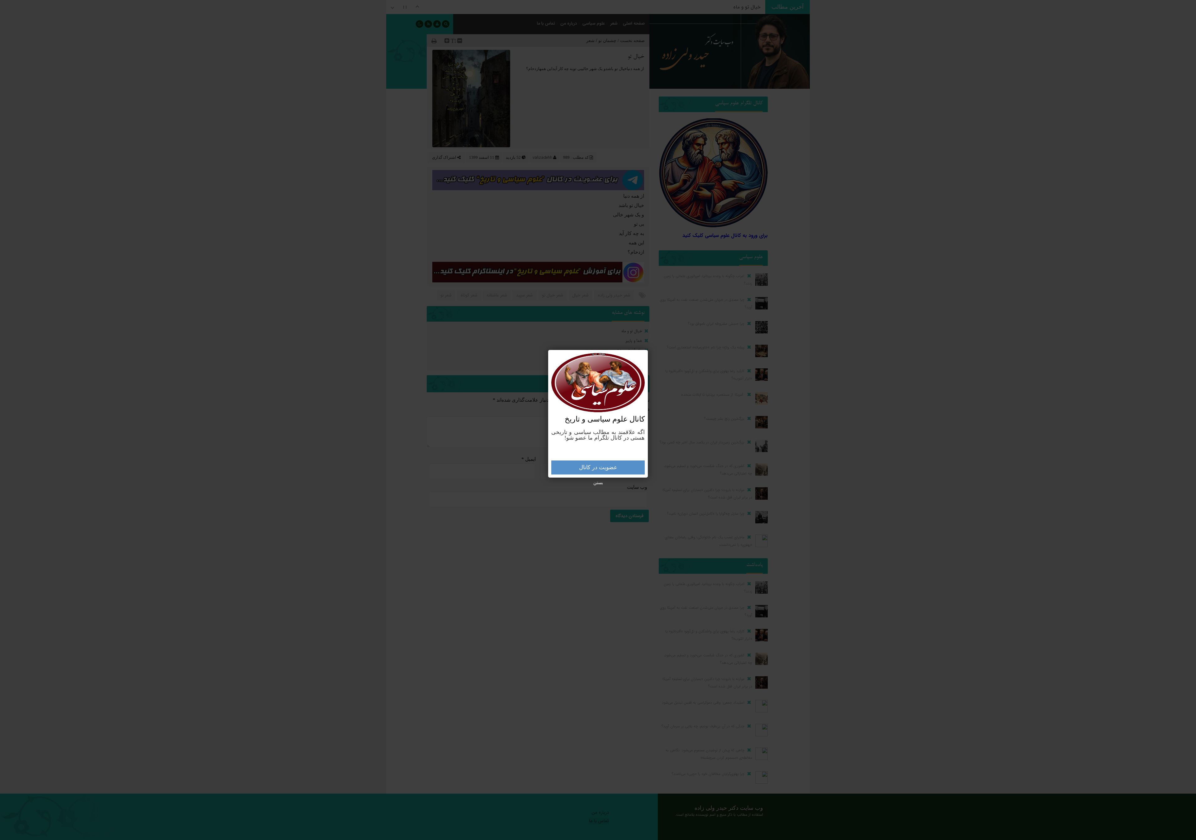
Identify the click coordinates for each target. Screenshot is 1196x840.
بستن (598, 482)
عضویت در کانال (598, 467)
